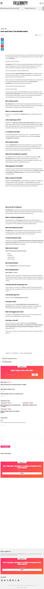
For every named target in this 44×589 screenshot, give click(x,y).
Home (18, 587)
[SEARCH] (42, 3)
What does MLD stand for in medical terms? (12, 394)
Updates (9, 382)
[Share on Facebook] (2, 39)
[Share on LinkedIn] (2, 49)
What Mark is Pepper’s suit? (30, 8)
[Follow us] (40, 3)
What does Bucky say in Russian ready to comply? (9, 8)
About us (25, 587)
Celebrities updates (16, 331)
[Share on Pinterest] (2, 45)
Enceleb (21, 587)
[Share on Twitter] (2, 42)
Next (43, 9)
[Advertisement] (22, 19)
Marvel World (4, 403)
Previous (0, 9)
